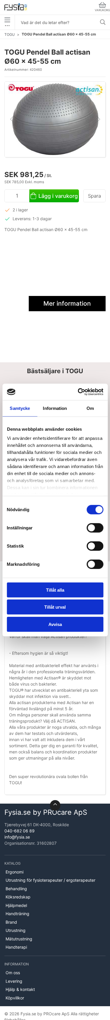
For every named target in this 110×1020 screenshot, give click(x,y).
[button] (55, 118)
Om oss (13, 972)
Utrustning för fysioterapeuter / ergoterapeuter (50, 880)
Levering (14, 981)
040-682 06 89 (19, 830)
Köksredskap (18, 896)
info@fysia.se (17, 836)
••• (7, 25)
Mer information (67, 303)
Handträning (17, 913)
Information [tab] (55, 407)
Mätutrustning (19, 938)
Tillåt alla (55, 589)
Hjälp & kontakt (20, 989)
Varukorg (102, 10)
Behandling (16, 888)
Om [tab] (90, 407)
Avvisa (55, 624)
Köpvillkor (15, 997)
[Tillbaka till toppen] (55, 805)
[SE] (15, 7)
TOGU (9, 34)
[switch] (95, 527)
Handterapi (16, 947)
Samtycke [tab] (20, 407)
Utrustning (16, 930)
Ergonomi (14, 871)
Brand (11, 922)
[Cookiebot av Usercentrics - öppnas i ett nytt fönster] (78, 392)
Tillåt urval (55, 607)
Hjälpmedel (16, 905)
